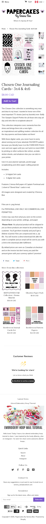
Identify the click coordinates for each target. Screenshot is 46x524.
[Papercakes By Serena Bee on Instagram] (28, 470)
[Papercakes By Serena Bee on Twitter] (13, 470)
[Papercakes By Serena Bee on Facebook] (18, 470)
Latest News (23, 399)
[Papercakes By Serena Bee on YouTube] (33, 470)
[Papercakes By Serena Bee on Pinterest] (23, 470)
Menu (6, 2)
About (23, 456)
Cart (30, 2)
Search (23, 453)
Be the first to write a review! (23, 381)
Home (4, 29)
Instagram (23, 459)
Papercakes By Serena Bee (25, 517)
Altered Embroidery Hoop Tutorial (23, 403)
